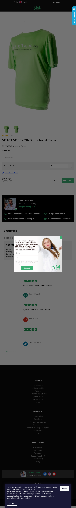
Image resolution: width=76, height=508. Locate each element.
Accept (64, 489)
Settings (12, 503)
